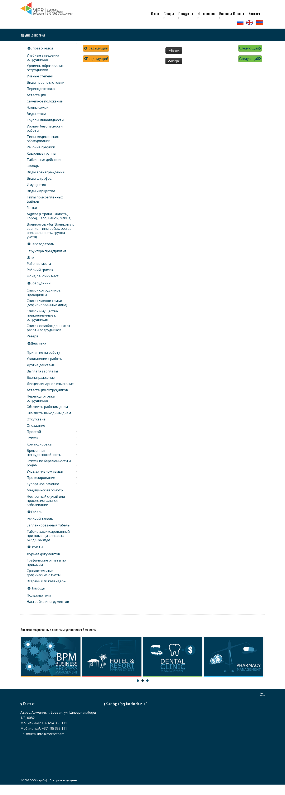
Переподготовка (41, 88)
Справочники (41, 48)
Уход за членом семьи (45, 471)
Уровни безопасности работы (45, 128)
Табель (36, 512)
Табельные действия (44, 159)
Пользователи (39, 595)
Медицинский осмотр (45, 490)
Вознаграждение (41, 377)
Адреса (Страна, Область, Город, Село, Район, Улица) (49, 216)
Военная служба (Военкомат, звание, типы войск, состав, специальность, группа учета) (50, 230)
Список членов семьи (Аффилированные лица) (47, 302)
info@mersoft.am (50, 734)
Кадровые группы (41, 153)
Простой (34, 431)
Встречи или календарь (46, 581)
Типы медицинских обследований (43, 138)
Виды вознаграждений (45, 172)
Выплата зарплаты (42, 371)
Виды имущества (41, 191)
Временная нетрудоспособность (44, 452)
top (262, 693)
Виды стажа (36, 113)
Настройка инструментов (48, 601)
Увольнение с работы (44, 358)
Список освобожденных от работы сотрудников (49, 327)
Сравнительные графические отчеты (44, 572)
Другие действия (40, 365)
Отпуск (32, 438)
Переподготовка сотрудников (41, 398)
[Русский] (240, 22)
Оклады (33, 166)
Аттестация (36, 95)
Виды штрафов (39, 178)
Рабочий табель (40, 519)
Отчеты (36, 547)
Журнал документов (43, 554)
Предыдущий (97, 48)
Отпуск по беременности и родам (49, 463)
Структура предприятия (46, 251)
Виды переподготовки (45, 82)
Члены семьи (37, 107)
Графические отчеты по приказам (46, 562)
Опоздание (36, 425)
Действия (38, 343)
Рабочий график (40, 270)
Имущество (36, 184)
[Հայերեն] (260, 22)
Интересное (206, 13)
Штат (31, 257)
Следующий (249, 48)
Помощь (37, 588)
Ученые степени (40, 76)
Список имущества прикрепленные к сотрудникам (42, 315)
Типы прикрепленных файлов (45, 199)
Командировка (39, 444)
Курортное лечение (43, 484)
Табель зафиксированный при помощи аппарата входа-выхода (48, 535)
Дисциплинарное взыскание (50, 383)
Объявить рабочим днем (47, 406)
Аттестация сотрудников (47, 390)
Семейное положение (45, 101)
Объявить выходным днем (49, 413)
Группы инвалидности (45, 120)
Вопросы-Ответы (231, 13)
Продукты (185, 13)
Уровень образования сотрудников (45, 67)
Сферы (169, 13)
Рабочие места (39, 263)
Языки (32, 207)
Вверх (175, 50)
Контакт (254, 13)
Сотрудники (40, 283)
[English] (250, 22)
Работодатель (42, 244)
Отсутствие (36, 419)
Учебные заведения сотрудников (43, 57)
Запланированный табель (48, 525)
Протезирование (41, 477)
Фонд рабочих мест (43, 276)
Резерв (32, 336)
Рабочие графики (41, 147)
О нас (155, 13)
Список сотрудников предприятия (44, 292)
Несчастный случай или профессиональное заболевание (46, 500)
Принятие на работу (43, 352)
